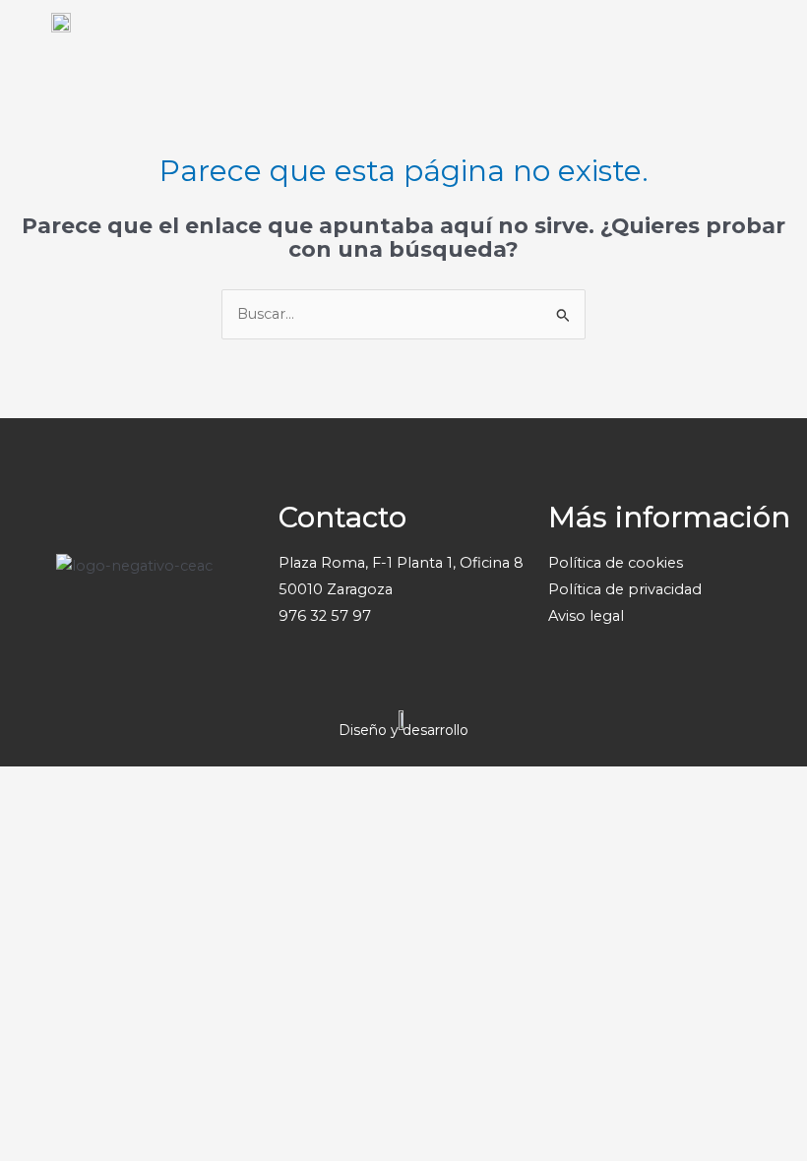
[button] (783, 46)
